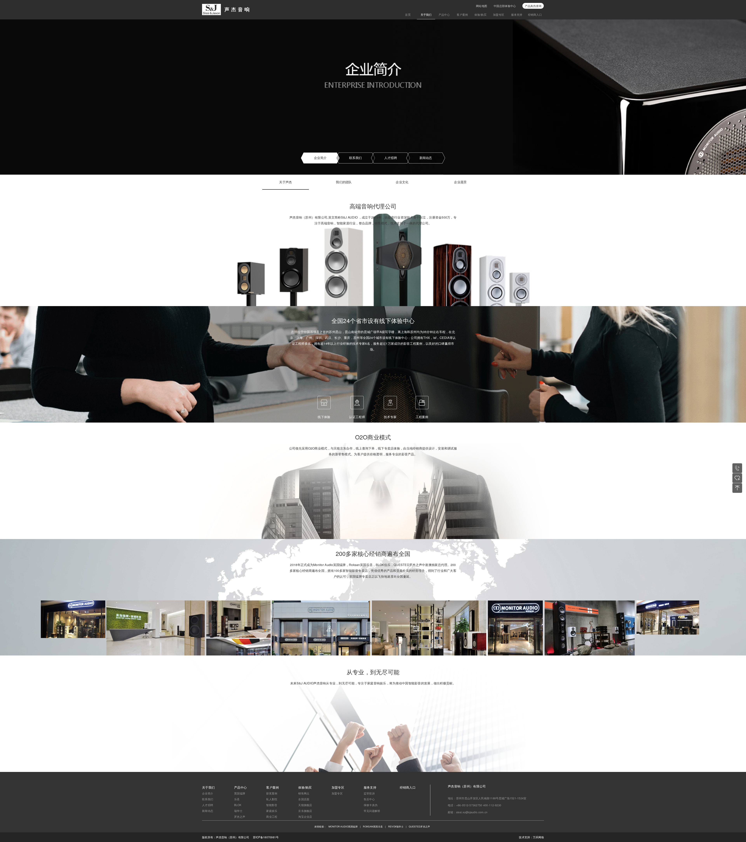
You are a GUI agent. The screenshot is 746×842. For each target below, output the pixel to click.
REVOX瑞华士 (396, 826)
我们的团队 (344, 182)
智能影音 (271, 805)
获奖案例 (271, 793)
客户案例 (462, 14)
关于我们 (426, 14)
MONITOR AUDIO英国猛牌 (343, 826)
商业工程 (271, 817)
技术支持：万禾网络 (531, 837)
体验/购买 (480, 14)
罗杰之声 (239, 817)
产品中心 (444, 14)
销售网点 (303, 793)
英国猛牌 (239, 793)
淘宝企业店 (305, 817)
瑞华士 (238, 811)
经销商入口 (535, 14)
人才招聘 (390, 157)
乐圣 (237, 799)
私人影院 (271, 799)
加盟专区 (498, 14)
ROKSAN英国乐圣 (373, 826)
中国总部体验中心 (505, 6)
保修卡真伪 (370, 805)
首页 (408, 14)
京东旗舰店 (305, 811)
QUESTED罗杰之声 (419, 826)
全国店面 (303, 799)
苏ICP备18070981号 (266, 837)
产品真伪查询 (533, 6)
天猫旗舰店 (305, 805)
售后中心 (369, 799)
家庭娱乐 (271, 811)
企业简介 (320, 157)
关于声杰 (285, 182)
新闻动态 (425, 157)
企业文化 (402, 182)
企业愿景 (460, 182)
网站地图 (481, 6)
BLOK (237, 805)
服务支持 (516, 14)
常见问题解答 (372, 811)
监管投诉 (369, 793)
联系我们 (355, 157)
